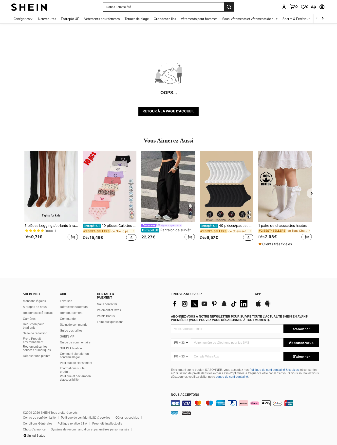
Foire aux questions (110, 322)
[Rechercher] (229, 7)
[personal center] (284, 7)
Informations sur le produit (72, 370)
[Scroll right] (322, 18)
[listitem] (51, 198)
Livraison (66, 301)
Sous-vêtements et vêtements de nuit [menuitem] (250, 19)
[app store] (258, 306)
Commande (68, 318)
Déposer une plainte (36, 356)
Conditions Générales (37, 423)
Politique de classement (76, 363)
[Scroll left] (316, 18)
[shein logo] (29, 7)
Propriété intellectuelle (107, 423)
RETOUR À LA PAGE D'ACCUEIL (168, 111)
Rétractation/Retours (74, 307)
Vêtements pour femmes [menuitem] (102, 19)
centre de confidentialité (232, 376)
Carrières (29, 318)
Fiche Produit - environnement (33, 340)
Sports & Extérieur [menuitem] (296, 19)
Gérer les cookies (127, 417)
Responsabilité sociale (38, 313)
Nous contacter (107, 304)
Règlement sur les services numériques (37, 348)
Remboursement (71, 313)
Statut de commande (74, 324)
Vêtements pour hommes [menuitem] (199, 19)
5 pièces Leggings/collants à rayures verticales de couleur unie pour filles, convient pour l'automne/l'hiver (51, 226)
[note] (275, 244)
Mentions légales (34, 301)
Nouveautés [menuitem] (47, 19)
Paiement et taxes (109, 310)
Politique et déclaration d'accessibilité (75, 377)
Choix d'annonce (34, 429)
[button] (314, 7)
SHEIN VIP (67, 336)
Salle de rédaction (35, 333)
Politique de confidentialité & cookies (274, 370)
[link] (293, 7)
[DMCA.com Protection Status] (186, 413)
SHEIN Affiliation (71, 348)
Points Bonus (106, 316)
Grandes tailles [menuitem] (165, 19)
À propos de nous (35, 307)
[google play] (267, 306)
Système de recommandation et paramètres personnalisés (90, 429)
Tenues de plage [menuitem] (137, 19)
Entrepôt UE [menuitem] (70, 19)
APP (258, 294)
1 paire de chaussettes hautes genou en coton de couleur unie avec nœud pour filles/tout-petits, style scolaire (285, 226)
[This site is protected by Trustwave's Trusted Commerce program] (174, 413)
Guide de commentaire (75, 342)
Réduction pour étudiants (33, 325)
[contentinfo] (245, 403)
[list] (210, 303)
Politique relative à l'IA (72, 423)
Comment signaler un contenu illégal (74, 355)
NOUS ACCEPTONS (185, 394)
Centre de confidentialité (39, 417)
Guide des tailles (71, 330)
